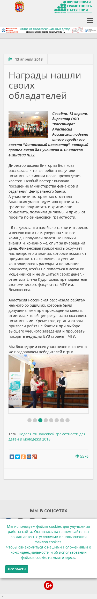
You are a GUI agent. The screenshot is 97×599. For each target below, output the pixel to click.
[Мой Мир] (29, 456)
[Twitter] (17, 456)
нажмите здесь (61, 557)
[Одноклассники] (23, 456)
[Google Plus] (34, 456)
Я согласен (17, 569)
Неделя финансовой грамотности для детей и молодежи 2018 (47, 436)
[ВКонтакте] (12, 456)
